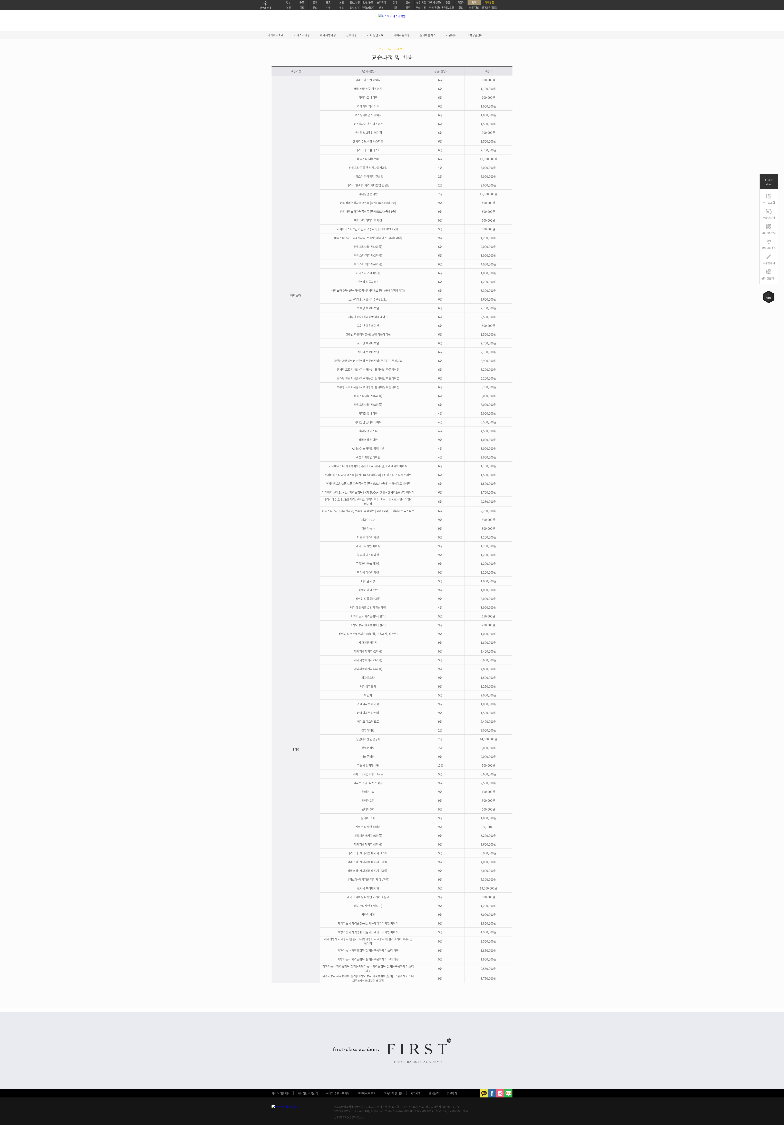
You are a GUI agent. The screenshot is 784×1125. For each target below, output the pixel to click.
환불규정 (452, 1093)
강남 (288, 2)
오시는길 (434, 1093)
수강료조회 (769, 202)
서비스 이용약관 (280, 1093)
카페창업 (489, 2)
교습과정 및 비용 (393, 1093)
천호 (408, 2)
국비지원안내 (769, 233)
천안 (461, 7)
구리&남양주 (368, 7)
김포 (302, 7)
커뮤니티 (451, 35)
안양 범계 (355, 7)
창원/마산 (474, 7)
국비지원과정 (402, 35)
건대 (394, 2)
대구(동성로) (434, 2)
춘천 (447, 2)
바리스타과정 (302, 35)
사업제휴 (416, 1093)
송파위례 (381, 2)
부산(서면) (421, 7)
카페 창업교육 (375, 35)
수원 (328, 7)
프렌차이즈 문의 (367, 1093)
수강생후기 (769, 263)
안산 (341, 7)
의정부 (461, 2)
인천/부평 (355, 2)
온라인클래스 (769, 278)
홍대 (315, 2)
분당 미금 (421, 2)
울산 (381, 7)
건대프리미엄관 (489, 7)
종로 (328, 2)
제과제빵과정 (328, 35)
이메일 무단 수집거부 (338, 1093)
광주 (408, 7)
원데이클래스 (428, 35)
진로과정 (351, 35)
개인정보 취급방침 (308, 1093)
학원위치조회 (769, 248)
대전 (394, 7)
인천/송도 (368, 2)
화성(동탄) (434, 7)
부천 (288, 7)
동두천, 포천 (447, 7)
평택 (474, 2)
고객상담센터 (475, 35)
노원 (341, 2)
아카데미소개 (276, 35)
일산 (315, 7)
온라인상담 (769, 218)
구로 (302, 2)
